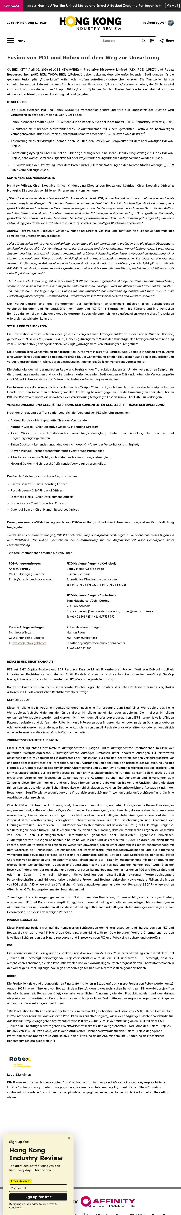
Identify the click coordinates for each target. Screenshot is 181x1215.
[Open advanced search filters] (152, 41)
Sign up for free (38, 1197)
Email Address (20, 1181)
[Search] (143, 41)
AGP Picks (11, 5)
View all (172, 5)
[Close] (69, 1138)
